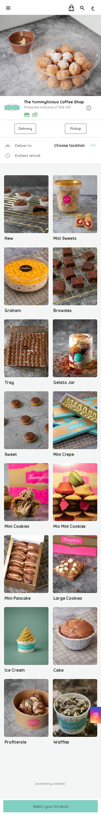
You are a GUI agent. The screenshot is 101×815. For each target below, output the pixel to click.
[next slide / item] (97, 55)
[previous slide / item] (4, 55)
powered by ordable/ (50, 783)
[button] (50, 108)
